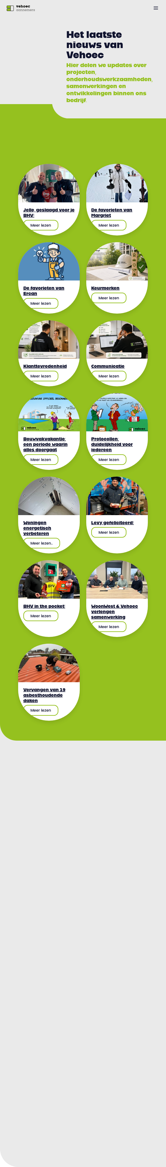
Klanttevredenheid (45, 366)
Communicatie (107, 366)
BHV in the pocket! (44, 606)
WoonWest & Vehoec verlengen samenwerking (114, 612)
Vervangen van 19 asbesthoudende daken (44, 695)
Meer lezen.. (41, 543)
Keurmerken (105, 288)
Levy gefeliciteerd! (112, 522)
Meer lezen (40, 225)
